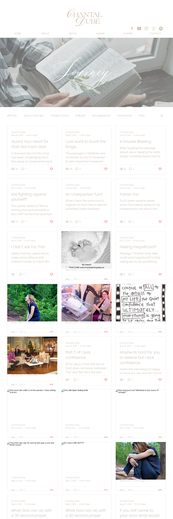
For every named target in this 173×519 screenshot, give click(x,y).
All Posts (12, 115)
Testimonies (124, 115)
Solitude (80, 115)
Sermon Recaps (34, 115)
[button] (161, 116)
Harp (142, 115)
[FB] (132, 28)
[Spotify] (161, 28)
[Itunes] (154, 28)
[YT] (139, 28)
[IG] (146, 28)
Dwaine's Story (60, 115)
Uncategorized (101, 115)
